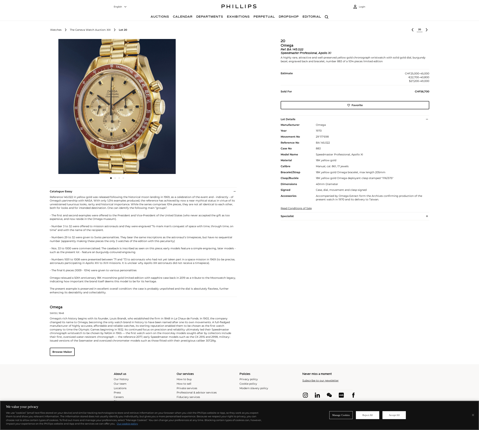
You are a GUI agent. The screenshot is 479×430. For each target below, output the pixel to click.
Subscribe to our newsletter (320, 380)
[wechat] (329, 395)
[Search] (326, 17)
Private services (187, 388)
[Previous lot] (412, 29)
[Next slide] (162, 107)
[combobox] (120, 6)
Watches (56, 29)
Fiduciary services (188, 397)
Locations (120, 388)
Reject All (367, 415)
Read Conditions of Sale (296, 208)
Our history (121, 379)
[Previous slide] (72, 107)
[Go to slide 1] (111, 178)
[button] (116, 106)
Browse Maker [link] (62, 352)
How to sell (184, 383)
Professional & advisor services (197, 392)
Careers (119, 397)
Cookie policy (248, 383)
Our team (120, 383)
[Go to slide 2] (115, 178)
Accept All (394, 415)
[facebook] (353, 395)
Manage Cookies (341, 415)
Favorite (357, 105)
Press (117, 392)
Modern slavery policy (254, 388)
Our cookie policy (127, 423)
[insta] (305, 395)
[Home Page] (239, 6)
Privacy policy (249, 379)
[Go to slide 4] (123, 178)
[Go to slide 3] (119, 178)
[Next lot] (426, 29)
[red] (341, 395)
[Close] (473, 415)
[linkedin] (317, 395)
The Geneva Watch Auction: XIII (90, 29)
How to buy (184, 379)
